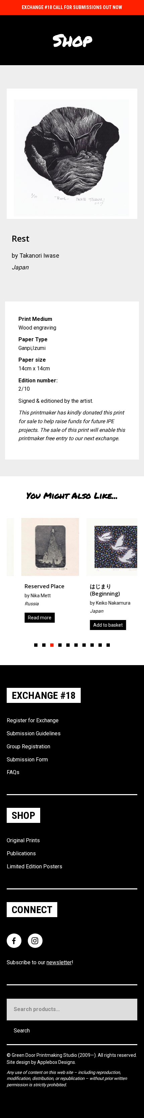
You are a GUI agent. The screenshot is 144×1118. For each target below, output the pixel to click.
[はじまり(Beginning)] (104, 577)
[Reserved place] (39, 573)
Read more (29, 617)
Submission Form (27, 759)
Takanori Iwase (39, 255)
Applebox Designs (56, 1062)
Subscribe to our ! (40, 962)
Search (22, 1030)
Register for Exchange (33, 720)
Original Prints (23, 840)
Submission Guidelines (34, 733)
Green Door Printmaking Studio (45, 1055)
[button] (36, 645)
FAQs (13, 772)
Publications (21, 853)
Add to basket (97, 625)
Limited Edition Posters (34, 866)
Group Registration (28, 746)
